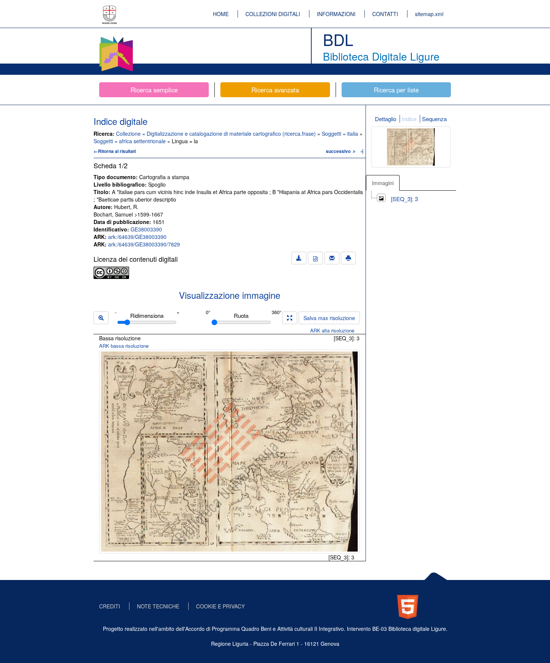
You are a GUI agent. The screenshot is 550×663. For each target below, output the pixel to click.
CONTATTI (385, 14)
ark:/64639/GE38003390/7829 (144, 244)
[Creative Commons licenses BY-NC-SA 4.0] (111, 272)
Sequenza (434, 119)
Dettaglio (385, 119)
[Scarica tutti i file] (298, 258)
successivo (339, 151)
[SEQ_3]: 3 (404, 199)
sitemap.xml (429, 14)
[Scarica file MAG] (315, 258)
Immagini (383, 183)
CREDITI (109, 606)
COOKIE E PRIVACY (220, 606)
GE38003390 (146, 229)
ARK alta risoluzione (332, 330)
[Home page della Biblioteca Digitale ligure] (116, 37)
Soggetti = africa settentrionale (130, 141)
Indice (409, 119)
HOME (221, 14)
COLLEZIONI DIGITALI (272, 14)
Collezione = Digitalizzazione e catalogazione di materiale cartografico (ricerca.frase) (216, 133)
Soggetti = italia (341, 133)
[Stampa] (348, 258)
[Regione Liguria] (110, 9)
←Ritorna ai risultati (115, 151)
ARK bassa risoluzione (124, 345)
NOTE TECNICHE (158, 606)
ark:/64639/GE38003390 (137, 236)
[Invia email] (331, 258)
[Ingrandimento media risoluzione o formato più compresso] (289, 317)
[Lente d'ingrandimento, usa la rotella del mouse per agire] (101, 317)
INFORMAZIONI (336, 14)
